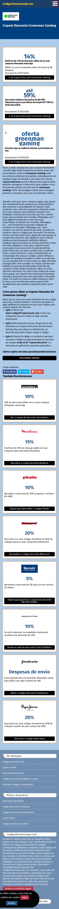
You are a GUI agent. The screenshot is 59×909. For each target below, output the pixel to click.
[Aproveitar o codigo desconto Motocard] (29, 523)
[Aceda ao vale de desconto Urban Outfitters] (29, 617)
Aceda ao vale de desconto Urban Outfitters (29, 647)
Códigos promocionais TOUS (16, 824)
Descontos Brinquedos (13, 773)
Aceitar (11, 903)
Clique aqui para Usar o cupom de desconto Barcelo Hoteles (29, 600)
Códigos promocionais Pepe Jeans (18, 812)
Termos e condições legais (18, 888)
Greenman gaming (29, 358)
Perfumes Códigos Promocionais (18, 784)
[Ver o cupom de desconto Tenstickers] (29, 387)
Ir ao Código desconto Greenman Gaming (29, 162)
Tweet (24, 371)
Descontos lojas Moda (13, 801)
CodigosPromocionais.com (18, 3)
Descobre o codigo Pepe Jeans (29, 738)
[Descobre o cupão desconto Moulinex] (29, 432)
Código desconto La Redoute (16, 806)
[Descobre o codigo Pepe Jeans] (29, 708)
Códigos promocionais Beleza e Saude (20, 779)
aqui (25, 897)
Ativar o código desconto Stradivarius (29, 693)
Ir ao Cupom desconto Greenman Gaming (29, 77)
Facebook (10, 371)
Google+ (38, 371)
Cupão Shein (9, 818)
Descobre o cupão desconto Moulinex (29, 463)
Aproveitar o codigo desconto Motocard (29, 554)
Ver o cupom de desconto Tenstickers (29, 417)
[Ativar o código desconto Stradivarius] (29, 662)
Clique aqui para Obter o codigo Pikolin (29, 508)
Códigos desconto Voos (13, 762)
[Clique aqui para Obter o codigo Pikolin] (29, 478)
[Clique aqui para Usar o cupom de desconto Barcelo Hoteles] (29, 569)
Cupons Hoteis (9, 767)
